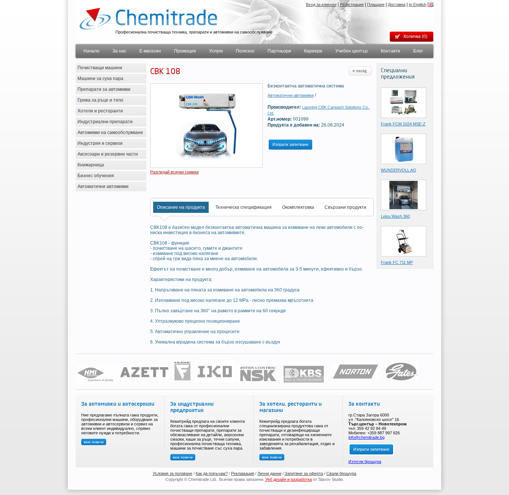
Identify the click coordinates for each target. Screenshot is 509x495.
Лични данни (269, 473)
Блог (418, 51)
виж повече (94, 442)
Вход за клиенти (321, 4)
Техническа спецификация (243, 207)
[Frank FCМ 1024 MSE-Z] (403, 102)
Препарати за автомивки (104, 89)
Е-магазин (150, 51)
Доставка (396, 4)
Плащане (376, 4)
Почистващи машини (100, 67)
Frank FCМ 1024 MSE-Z (403, 124)
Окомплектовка (298, 207)
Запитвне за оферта (304, 473)
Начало (91, 51)
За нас (119, 51)
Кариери (313, 51)
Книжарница (91, 164)
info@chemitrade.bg (366, 437)
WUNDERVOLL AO (398, 170)
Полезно (245, 51)
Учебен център (351, 51)
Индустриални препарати (105, 121)
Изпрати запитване (290, 144)
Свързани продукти (345, 207)
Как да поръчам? (212, 473)
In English (417, 4)
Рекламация (242, 473)
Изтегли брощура (364, 461)
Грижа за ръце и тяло (100, 100)
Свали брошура (341, 473)
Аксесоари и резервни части (108, 154)
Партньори (279, 51)
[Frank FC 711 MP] (403, 240)
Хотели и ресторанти (100, 111)
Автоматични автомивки (103, 186)
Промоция (185, 51)
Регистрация (352, 4)
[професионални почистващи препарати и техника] (148, 18)
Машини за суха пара (100, 78)
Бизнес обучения (96, 175)
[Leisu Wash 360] (403, 194)
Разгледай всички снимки (174, 172)
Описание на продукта (181, 207)
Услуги (216, 51)
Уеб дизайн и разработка (288, 479)
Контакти (390, 51)
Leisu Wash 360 (395, 216)
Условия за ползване (172, 473)
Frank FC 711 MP (397, 262)
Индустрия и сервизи (100, 143)
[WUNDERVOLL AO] (403, 148)
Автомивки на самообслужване (110, 132)
